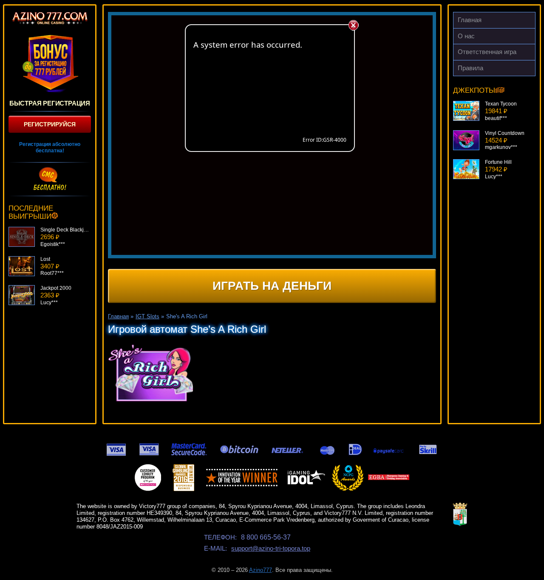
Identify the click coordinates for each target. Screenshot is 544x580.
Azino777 (260, 570)
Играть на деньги (272, 285)
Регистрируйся (50, 124)
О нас (466, 36)
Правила (470, 67)
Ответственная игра (487, 51)
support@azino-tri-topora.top (270, 548)
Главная (470, 19)
